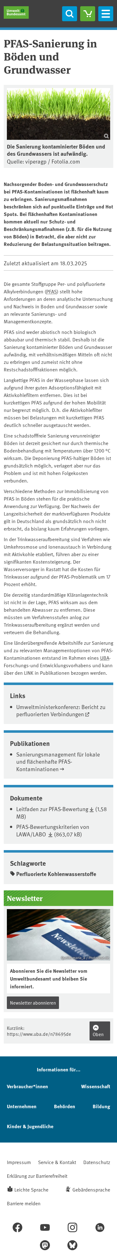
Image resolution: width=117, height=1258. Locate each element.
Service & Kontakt (57, 1161)
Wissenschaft (95, 1086)
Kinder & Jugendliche (30, 1126)
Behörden (64, 1106)
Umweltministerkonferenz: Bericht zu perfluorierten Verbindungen (60, 710)
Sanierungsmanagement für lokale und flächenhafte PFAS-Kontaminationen (58, 761)
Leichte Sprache (31, 1189)
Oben (98, 1034)
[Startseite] (16, 12)
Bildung (101, 1106)
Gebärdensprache (91, 1189)
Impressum (19, 1161)
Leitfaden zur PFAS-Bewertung (52, 809)
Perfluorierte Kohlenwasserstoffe (56, 874)
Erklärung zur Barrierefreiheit (37, 1175)
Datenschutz (96, 1161)
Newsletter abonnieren (33, 1002)
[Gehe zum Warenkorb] (87, 13)
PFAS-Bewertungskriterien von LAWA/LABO (52, 830)
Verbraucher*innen (27, 1086)
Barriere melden (24, 1203)
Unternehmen (22, 1106)
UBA (104, 657)
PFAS (51, 291)
